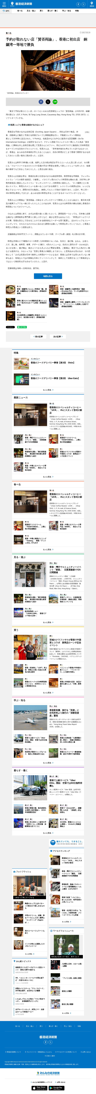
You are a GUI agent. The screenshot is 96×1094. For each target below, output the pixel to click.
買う (41, 11)
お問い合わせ (86, 1052)
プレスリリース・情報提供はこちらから (39, 1052)
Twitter (83, 4)
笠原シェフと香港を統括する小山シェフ (27, 125)
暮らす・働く (53, 11)
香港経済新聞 (21, 4)
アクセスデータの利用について (67, 1052)
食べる (20, 11)
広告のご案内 (50, 1056)
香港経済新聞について (14, 1052)
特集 (77, 11)
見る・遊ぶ (31, 11)
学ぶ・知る (66, 11)
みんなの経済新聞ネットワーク (48, 1073)
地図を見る (48, 276)
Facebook (78, 4)
